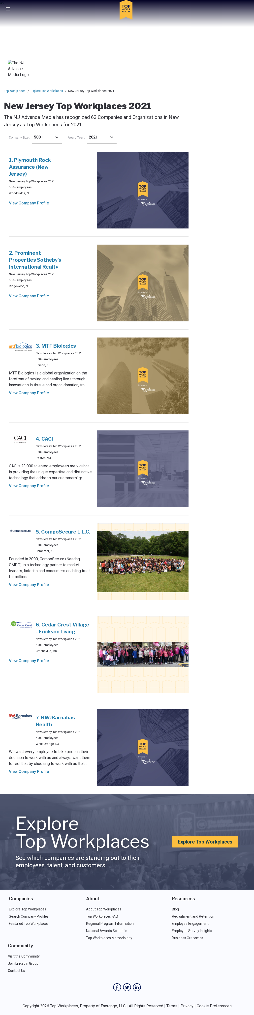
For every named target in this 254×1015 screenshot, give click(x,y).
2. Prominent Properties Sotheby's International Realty (35, 260)
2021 (93, 137)
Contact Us (16, 971)
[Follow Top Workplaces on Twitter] (127, 987)
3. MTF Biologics (56, 346)
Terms (171, 1006)
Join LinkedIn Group (23, 963)
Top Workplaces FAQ (102, 916)
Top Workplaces (15, 91)
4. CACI (44, 439)
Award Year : (76, 137)
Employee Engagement (190, 924)
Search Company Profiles (29, 916)
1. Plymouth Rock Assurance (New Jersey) (30, 167)
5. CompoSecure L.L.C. (63, 532)
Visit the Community (24, 956)
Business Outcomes (187, 938)
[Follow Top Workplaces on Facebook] (117, 987)
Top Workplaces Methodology (109, 938)
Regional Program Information (110, 924)
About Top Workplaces (103, 909)
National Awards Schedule (106, 931)
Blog (175, 909)
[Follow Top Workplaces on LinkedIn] (137, 987)
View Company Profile (29, 203)
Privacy (187, 1006)
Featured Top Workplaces (29, 924)
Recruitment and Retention (193, 916)
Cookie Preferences (214, 1006)
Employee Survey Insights (192, 931)
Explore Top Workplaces (47, 91)
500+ (38, 137)
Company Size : (19, 137)
